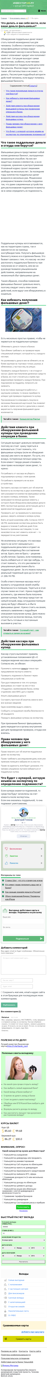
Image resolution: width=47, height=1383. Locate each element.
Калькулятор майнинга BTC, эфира (20, 1174)
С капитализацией (16, 1302)
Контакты (23, 1351)
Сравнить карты (23, 1339)
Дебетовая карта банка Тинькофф (17, 1362)
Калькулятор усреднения (15, 1155)
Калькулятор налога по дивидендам (21, 1167)
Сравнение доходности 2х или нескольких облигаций (22, 1178)
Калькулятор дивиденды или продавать (23, 1158)
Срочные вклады (16, 1298)
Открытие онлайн (16, 1306)
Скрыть (33, 86)
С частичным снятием (18, 1289)
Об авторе (23, 836)
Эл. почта (6, 927)
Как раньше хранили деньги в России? (22, 892)
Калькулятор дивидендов (16, 1199)
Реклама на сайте (9, 1351)
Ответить (5, 1030)
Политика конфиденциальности (16, 1355)
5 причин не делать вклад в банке (19, 1095)
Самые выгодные (16, 1280)
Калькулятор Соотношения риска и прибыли (24, 1202)
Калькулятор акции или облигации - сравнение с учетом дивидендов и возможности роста (19, 1191)
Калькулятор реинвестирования (19, 1161)
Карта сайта (35, 1351)
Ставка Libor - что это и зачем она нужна (24, 880)
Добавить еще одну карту (32, 1332)
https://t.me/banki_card (17, 1046)
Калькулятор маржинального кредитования (24, 1171)
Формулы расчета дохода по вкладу (20, 1109)
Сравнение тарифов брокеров (18, 1196)
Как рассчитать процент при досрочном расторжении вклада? (22, 1114)
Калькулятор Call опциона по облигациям (23, 1164)
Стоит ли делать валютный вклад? (20, 1099)
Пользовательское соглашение (15, 1358)
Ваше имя (6, 917)
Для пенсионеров (16, 1293)
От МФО (12, 1315)
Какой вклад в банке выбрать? (18, 1092)
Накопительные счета (18, 1311)
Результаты (23, 1211)
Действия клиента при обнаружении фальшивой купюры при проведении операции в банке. (23, 109)
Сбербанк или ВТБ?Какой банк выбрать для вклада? (24, 1104)
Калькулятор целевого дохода (18, 1185)
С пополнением (15, 1284)
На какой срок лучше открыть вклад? (21, 1084)
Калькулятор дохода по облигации (20, 1182)
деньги (24, 668)
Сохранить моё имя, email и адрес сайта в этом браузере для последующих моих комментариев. (23, 995)
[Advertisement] (23, 216)
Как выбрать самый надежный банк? (21, 1088)
